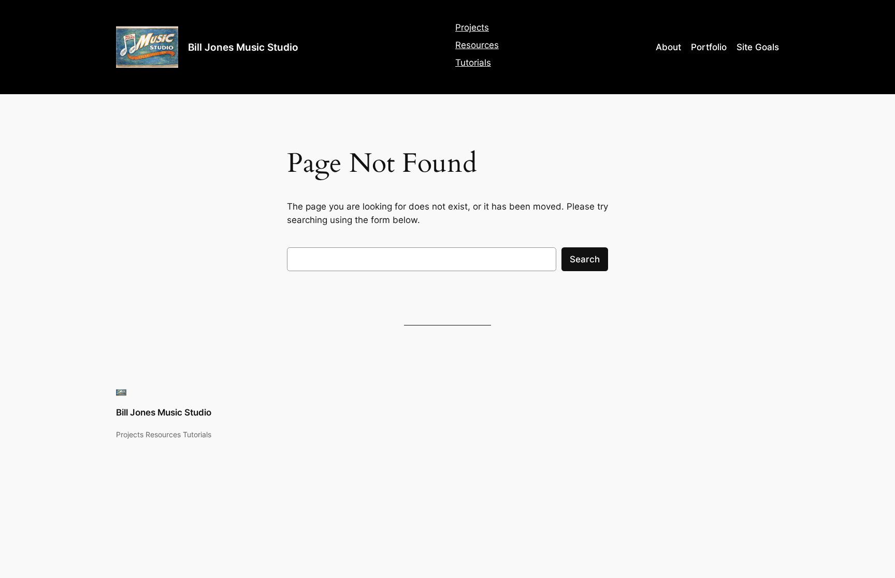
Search (585, 259)
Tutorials (473, 62)
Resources (477, 45)
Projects (472, 27)
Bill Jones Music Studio (243, 47)
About (668, 47)
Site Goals (758, 47)
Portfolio (709, 47)
